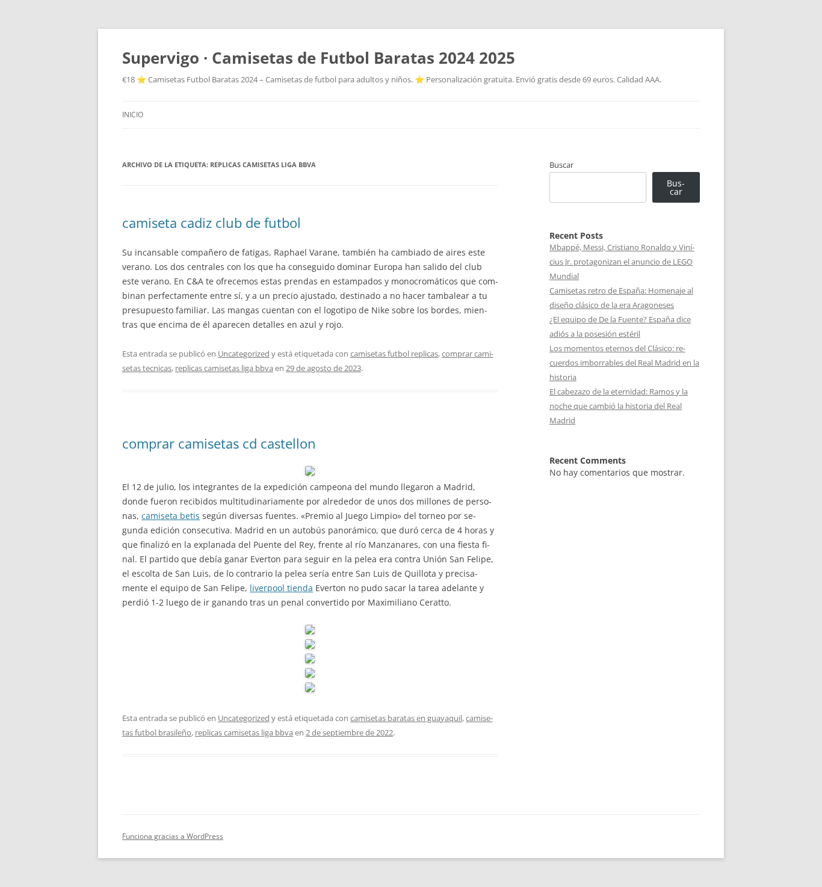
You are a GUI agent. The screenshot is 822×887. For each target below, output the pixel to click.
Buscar (561, 164)
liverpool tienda (281, 588)
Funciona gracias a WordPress (172, 836)
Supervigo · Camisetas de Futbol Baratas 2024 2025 (318, 58)
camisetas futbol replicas (394, 353)
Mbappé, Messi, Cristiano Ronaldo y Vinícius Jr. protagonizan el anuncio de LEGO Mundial (621, 261)
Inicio (132, 114)
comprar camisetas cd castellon (219, 443)
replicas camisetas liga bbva (224, 368)
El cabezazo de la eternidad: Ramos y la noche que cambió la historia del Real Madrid (618, 406)
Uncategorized (244, 353)
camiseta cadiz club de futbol (211, 222)
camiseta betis (170, 515)
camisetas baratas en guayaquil (406, 718)
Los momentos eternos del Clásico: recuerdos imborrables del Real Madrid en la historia (624, 362)
